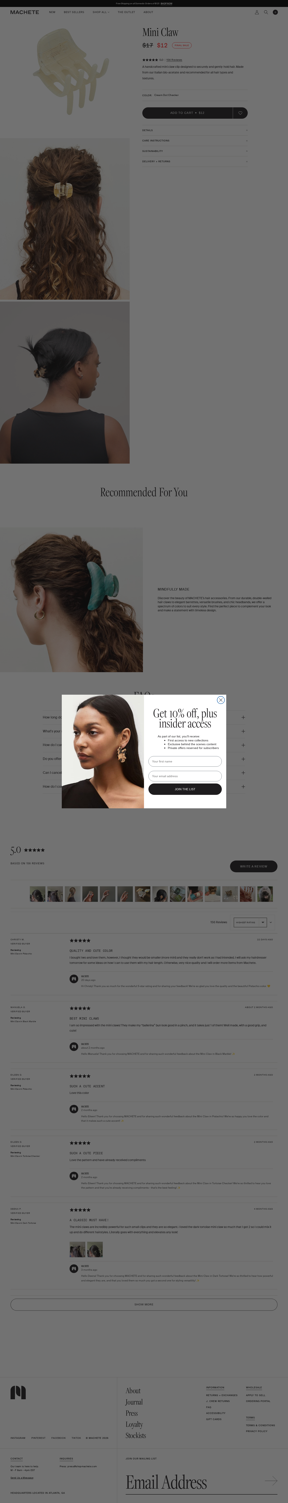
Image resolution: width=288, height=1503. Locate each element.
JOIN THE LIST (185, 789)
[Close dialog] (221, 700)
